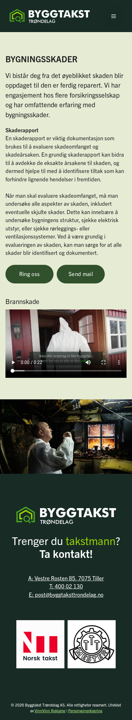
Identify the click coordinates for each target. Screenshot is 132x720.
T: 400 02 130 (66, 586)
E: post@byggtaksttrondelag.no (66, 594)
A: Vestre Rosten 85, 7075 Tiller (66, 578)
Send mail (81, 273)
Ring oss (29, 273)
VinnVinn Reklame (50, 710)
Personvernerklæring (85, 710)
